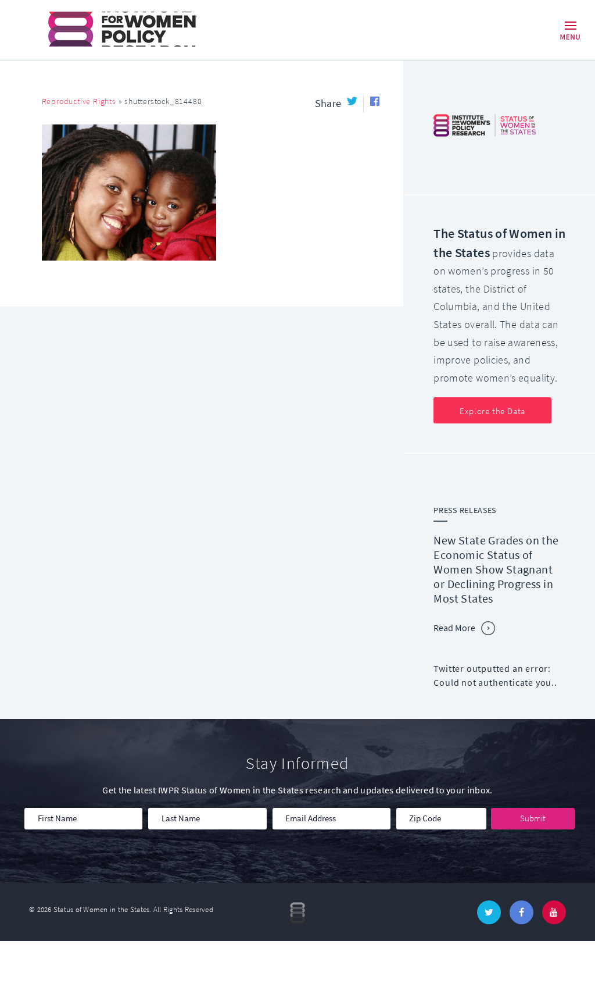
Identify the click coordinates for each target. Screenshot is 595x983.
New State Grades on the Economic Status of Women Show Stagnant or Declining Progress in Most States (495, 570)
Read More (454, 628)
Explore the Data (492, 411)
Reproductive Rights (79, 101)
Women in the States (106, 29)
